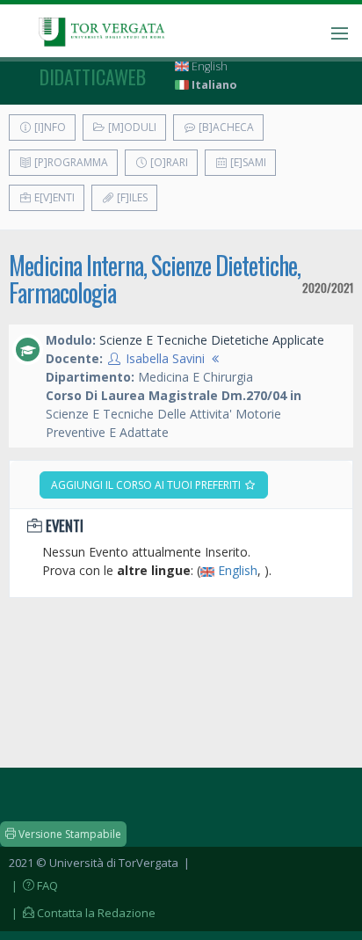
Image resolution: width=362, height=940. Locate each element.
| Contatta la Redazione (82, 913)
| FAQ (33, 885)
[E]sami (247, 162)
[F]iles (131, 197)
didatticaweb (93, 76)
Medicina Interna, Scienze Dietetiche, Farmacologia (154, 278)
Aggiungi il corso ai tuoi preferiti (147, 484)
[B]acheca (225, 127)
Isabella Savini (165, 358)
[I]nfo (49, 127)
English (208, 66)
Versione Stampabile (68, 834)
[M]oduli (130, 127)
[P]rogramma (70, 162)
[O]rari (168, 162)
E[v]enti (53, 197)
